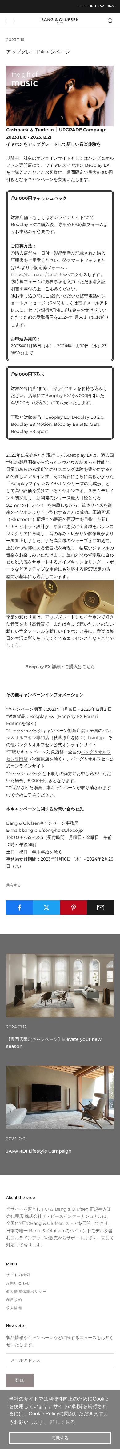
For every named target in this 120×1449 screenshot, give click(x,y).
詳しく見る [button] (62, 1422)
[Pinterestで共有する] (73, 907)
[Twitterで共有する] (46, 907)
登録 (20, 1380)
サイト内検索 (18, 1275)
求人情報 (14, 1308)
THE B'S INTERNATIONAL (96, 6)
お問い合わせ (18, 1283)
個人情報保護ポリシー (26, 1291)
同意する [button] (60, 1437)
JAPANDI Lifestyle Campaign (38, 1151)
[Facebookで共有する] (19, 907)
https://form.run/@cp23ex (38, 274)
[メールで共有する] (100, 907)
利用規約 (14, 1300)
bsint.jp (96, 737)
